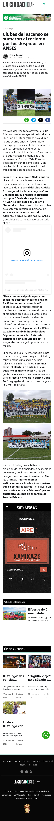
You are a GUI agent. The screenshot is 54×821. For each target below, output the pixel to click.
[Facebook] (47, 120)
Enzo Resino (16, 55)
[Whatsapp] (26, 120)
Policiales (33, 765)
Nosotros (7, 761)
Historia (36, 761)
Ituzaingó (8, 28)
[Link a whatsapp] (46, 734)
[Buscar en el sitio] (44, 4)
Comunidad (48, 761)
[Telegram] (33, 120)
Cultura (17, 761)
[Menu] (49, 4)
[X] (40, 120)
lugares (23, 765)
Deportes (26, 761)
